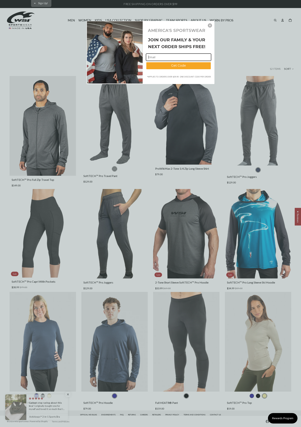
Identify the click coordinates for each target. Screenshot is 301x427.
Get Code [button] (178, 65)
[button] (210, 25)
